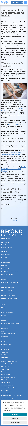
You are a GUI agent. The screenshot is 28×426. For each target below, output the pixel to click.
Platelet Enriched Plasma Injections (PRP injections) (13, 169)
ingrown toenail (13, 124)
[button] (12, 410)
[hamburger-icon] (25, 2)
